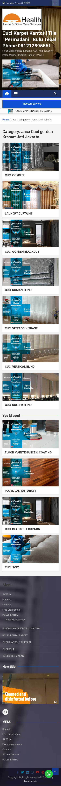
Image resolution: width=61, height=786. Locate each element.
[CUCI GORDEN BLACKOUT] (30, 234)
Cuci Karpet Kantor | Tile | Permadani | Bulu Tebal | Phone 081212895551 (30, 39)
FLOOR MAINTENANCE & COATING (28, 452)
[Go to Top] (55, 771)
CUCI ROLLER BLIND (18, 405)
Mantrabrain (30, 781)
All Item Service (10, 754)
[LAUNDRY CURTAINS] (30, 195)
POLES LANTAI (10, 614)
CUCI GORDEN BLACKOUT (22, 251)
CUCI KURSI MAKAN (13, 656)
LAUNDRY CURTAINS (19, 213)
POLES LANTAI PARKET (20, 490)
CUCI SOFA (12, 567)
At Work (6, 594)
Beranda (6, 599)
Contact (6, 604)
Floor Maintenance (16, 619)
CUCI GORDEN (14, 175)
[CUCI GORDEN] (30, 157)
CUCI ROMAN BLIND (18, 290)
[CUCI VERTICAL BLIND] (30, 348)
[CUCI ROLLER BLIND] (30, 387)
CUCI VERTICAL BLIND (19, 366)
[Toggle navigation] (15, 93)
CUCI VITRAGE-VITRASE (21, 328)
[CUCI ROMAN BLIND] (30, 272)
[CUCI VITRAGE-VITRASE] (30, 310)
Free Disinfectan (11, 609)
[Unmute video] (30, 688)
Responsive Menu (55, 3)
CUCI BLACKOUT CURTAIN (22, 529)
